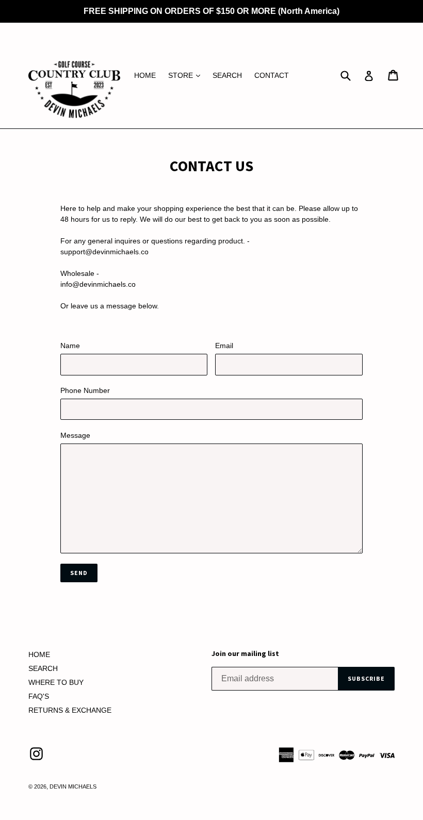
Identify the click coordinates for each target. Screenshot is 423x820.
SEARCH (227, 75)
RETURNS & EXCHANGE (69, 710)
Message (75, 435)
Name (70, 345)
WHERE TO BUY (56, 682)
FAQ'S (38, 696)
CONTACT (271, 75)
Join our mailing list (245, 653)
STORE (186, 75)
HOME (145, 75)
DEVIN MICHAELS (73, 786)
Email (224, 345)
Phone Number (85, 390)
